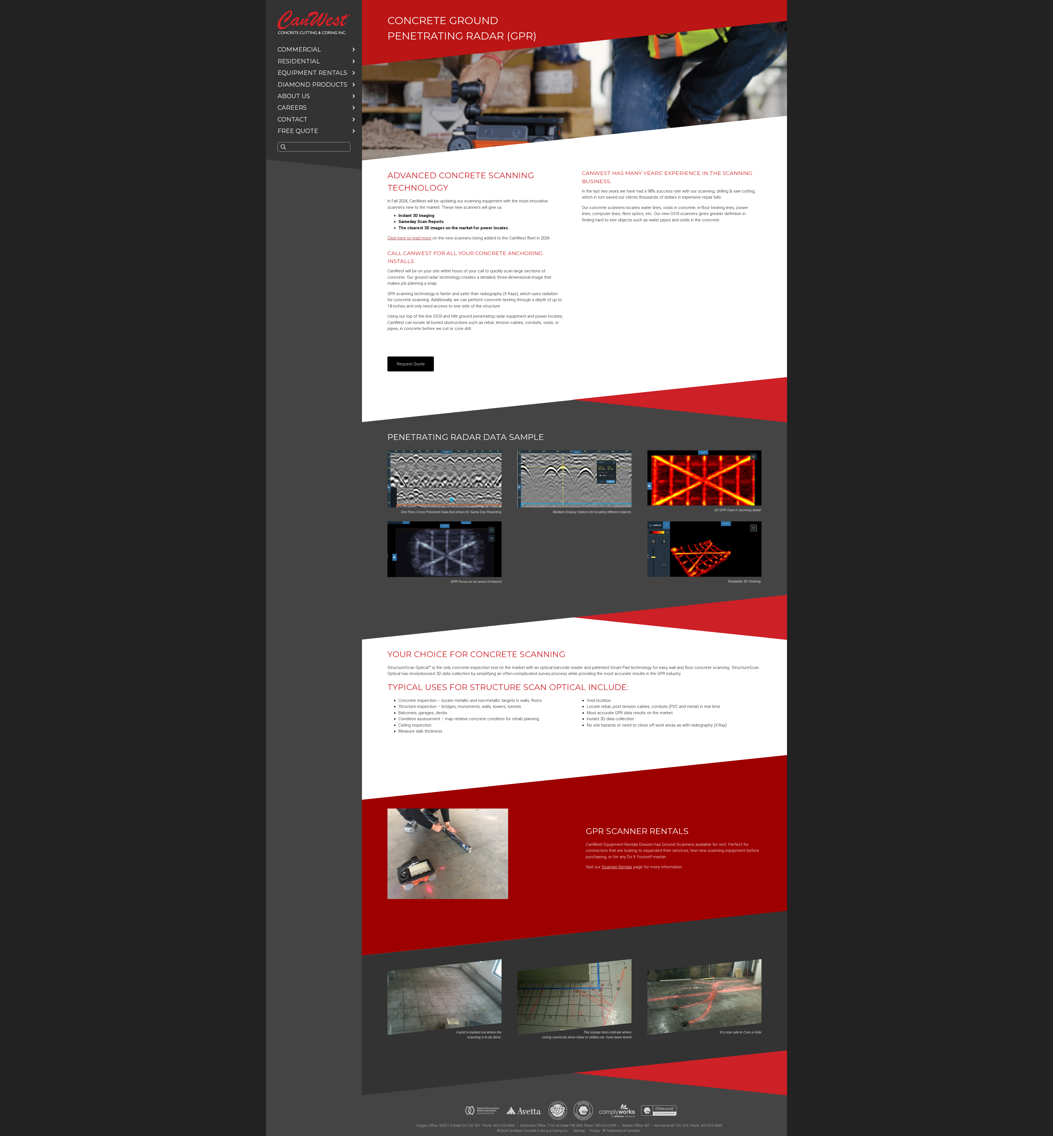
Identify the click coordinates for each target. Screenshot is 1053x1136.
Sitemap (579, 1131)
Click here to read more (409, 238)
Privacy (595, 1131)
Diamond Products (312, 84)
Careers (292, 107)
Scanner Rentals (617, 866)
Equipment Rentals (312, 73)
